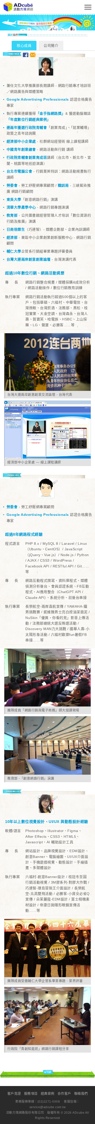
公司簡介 (51, 46)
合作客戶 (64, 1093)
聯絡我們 (81, 1093)
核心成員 (24, 46)
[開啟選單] (88, 7)
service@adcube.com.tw (47, 1107)
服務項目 (31, 1093)
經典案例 (47, 1093)
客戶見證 (14, 1093)
